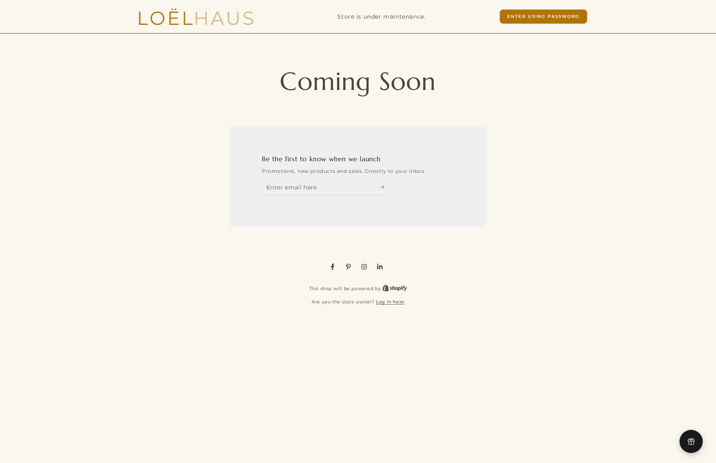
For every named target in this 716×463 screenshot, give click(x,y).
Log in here (390, 302)
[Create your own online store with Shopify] (394, 288)
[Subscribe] (384, 187)
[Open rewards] (691, 441)
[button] (543, 17)
